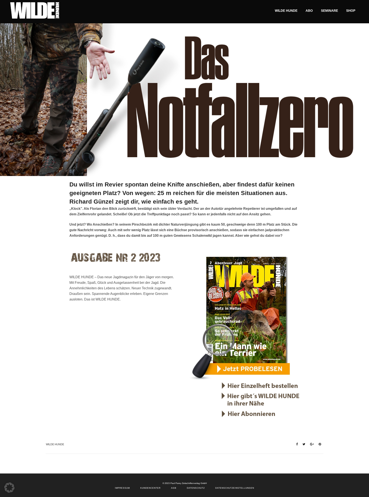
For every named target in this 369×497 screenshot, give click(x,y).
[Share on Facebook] (296, 444)
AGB (173, 488)
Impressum (122, 488)
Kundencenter (150, 488)
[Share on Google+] (311, 444)
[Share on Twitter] (302, 444)
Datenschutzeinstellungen (234, 488)
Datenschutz (196, 488)
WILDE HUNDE (55, 444)
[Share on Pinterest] (318, 444)
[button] (9, 487)
